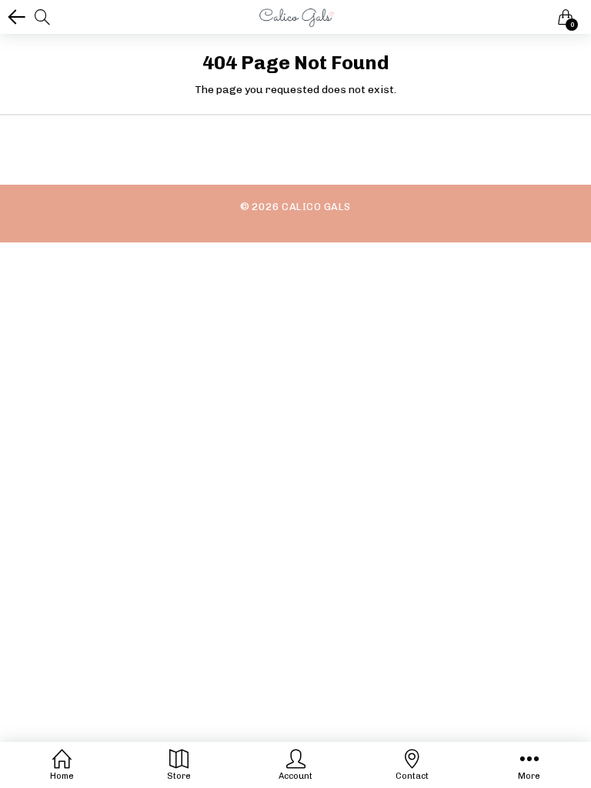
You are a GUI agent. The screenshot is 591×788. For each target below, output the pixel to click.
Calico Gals (316, 206)
